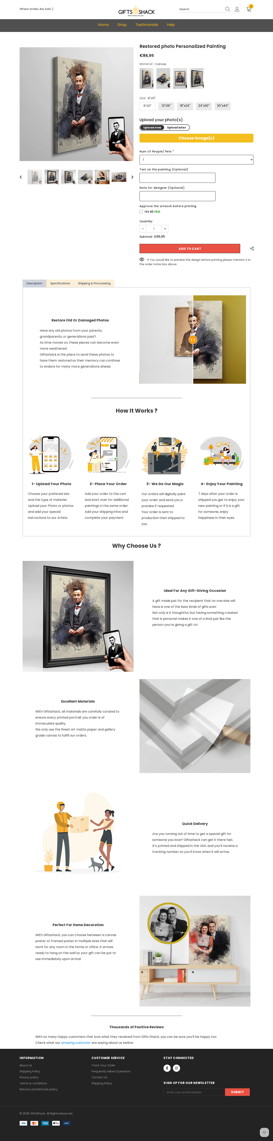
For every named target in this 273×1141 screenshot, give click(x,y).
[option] (77, 104)
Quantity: (146, 221)
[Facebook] (167, 1068)
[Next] (130, 177)
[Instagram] (176, 1068)
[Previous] (23, 177)
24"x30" (203, 106)
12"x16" (166, 106)
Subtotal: (146, 237)
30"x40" (222, 106)
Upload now (152, 128)
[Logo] (136, 11)
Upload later (176, 128)
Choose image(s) (196, 138)
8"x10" (147, 106)
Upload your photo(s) (161, 119)
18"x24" (185, 106)
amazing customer (76, 1042)
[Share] (251, 248)
